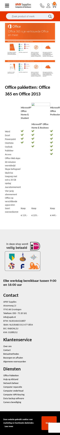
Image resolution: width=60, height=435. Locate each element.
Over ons (7, 346)
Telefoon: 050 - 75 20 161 (15, 313)
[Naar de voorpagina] (23, 8)
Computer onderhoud (13, 391)
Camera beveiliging (12, 402)
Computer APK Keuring (13, 395)
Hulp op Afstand (10, 379)
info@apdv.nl (9, 317)
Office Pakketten (11, 375)
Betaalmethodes (11, 354)
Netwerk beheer (11, 383)
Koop (23, 208)
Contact (7, 350)
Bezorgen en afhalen (13, 358)
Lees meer (9, 427)
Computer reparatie (12, 387)
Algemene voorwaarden (14, 361)
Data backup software (13, 398)
